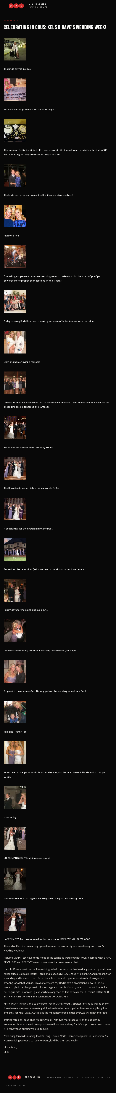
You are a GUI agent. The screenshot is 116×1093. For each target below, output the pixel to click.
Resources (68, 1077)
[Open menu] (107, 6)
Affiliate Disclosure (85, 1077)
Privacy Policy (103, 1077)
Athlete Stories (54, 1077)
